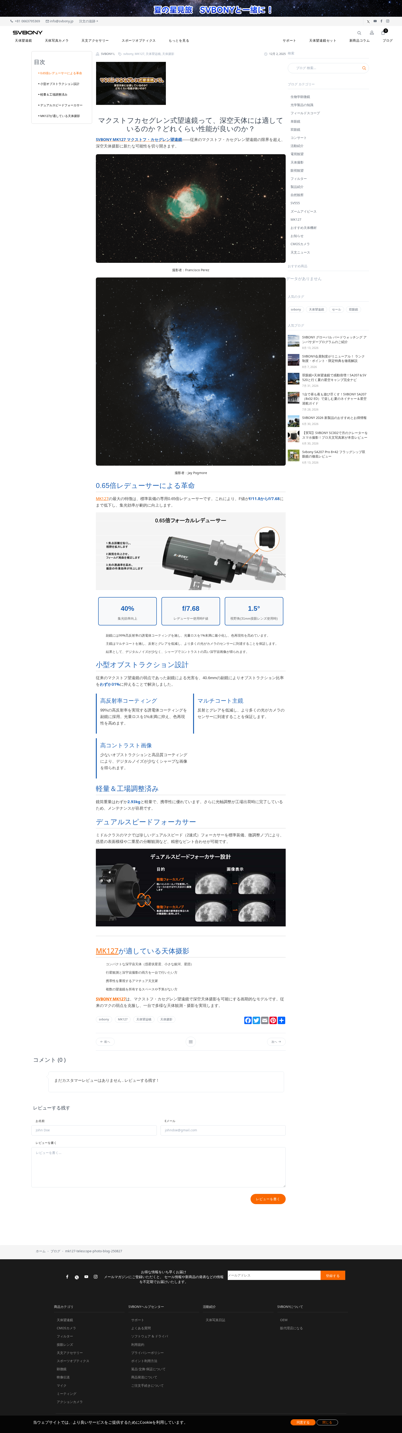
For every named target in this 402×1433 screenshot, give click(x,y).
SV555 (295, 203)
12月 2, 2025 (277, 54)
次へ (274, 1042)
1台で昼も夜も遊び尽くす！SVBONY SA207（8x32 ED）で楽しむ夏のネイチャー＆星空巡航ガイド (334, 398)
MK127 (102, 498)
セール (336, 309)
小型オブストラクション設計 (60, 84)
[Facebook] (67, 1277)
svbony (104, 1019)
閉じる (327, 1422)
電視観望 (297, 154)
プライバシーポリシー (147, 1352)
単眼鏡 (295, 121)
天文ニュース (300, 252)
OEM (284, 1320)
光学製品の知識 (302, 105)
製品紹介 (297, 186)
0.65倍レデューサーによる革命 (61, 73)
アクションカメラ (70, 1402)
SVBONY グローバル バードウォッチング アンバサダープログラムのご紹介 (334, 339)
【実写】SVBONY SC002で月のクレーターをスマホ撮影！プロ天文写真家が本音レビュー (335, 435)
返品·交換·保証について (148, 1369)
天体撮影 (297, 162)
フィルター (299, 178)
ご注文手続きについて (147, 1385)
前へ (106, 1042)
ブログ (55, 1251)
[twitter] (77, 1276)
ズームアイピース (304, 211)
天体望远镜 (143, 1019)
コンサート (299, 137)
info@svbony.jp (61, 21)
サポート (137, 1320)
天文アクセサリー (70, 1352)
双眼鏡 (295, 129)
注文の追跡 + (88, 21)
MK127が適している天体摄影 (60, 116)
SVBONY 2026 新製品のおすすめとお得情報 (334, 417)
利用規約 (137, 1344)
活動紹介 (297, 146)
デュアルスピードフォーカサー (61, 105)
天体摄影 (166, 1019)
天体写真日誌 (215, 1320)
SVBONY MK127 (111, 999)
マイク (62, 1385)
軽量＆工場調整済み (53, 94)
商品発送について (144, 1377)
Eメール (170, 1121)
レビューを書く (46, 1143)
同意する (303, 1422)
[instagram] (95, 1277)
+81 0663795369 (26, 21)
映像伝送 (63, 1377)
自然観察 (297, 195)
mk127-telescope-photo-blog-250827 (93, 1251)
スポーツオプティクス (73, 1361)
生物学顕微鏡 (300, 96)
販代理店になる (291, 1328)
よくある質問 (141, 1328)
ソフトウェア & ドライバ (149, 1336)
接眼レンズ (65, 1344)
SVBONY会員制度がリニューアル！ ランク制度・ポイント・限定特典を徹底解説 (333, 358)
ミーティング (66, 1393)
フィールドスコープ (305, 113)
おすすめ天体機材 (304, 227)
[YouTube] (86, 1277)
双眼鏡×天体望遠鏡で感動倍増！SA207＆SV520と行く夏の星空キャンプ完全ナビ (334, 377)
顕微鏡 (62, 1369)
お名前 (40, 1121)
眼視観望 (297, 170)
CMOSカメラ (300, 244)
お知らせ (297, 236)
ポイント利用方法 (144, 1361)
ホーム (41, 1251)
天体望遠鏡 (316, 309)
